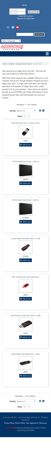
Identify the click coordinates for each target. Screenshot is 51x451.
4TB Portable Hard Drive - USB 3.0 (25, 200)
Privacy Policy (9, 423)
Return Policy (20, 423)
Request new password (25, 18)
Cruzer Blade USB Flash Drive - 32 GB (25, 238)
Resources (43, 423)
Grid (40, 110)
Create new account (25, 16)
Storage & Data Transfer (24, 64)
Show (19, 116)
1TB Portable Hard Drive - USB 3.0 (25, 161)
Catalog (11, 64)
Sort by (13, 110)
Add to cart (26, 145)
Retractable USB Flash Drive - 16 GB (25, 354)
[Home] (12, 47)
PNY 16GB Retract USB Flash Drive (25, 277)
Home (24, 5)
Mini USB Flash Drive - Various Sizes (26, 123)
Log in (34, 12)
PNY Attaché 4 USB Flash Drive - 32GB (26, 315)
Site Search (39, 34)
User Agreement (32, 423)
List (43, 110)
